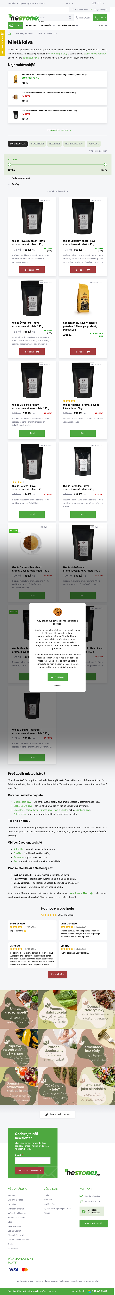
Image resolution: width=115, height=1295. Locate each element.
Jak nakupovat (14, 1231)
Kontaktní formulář (93, 1223)
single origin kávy (58, 53)
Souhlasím (59, 677)
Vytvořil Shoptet (79, 1291)
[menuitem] (15, 25)
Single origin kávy (22, 802)
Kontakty (12, 3)
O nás (10, 1244)
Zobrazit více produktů (57, 130)
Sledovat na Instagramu (60, 1114)
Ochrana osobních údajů (18, 1240)
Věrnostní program (16, 1209)
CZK (99, 3)
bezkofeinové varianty (95, 53)
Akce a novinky (14, 1226)
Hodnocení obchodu (57, 908)
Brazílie (17, 853)
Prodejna (41, 3)
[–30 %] (32, 382)
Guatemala (19, 857)
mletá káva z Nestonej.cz (82, 893)
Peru (16, 861)
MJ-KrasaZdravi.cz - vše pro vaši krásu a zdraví (37, 1281)
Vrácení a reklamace (17, 1213)
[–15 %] (32, 218)
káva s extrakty (60, 810)
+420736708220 (92, 1201)
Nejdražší (54, 144)
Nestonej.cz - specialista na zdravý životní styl (78, 1281)
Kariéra (47, 1213)
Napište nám (13, 1248)
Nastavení (57, 685)
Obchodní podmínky (16, 1235)
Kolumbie (18, 849)
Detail (32, 433)
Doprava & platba (26, 3)
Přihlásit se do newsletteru (29, 1170)
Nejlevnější (37, 144)
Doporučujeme (18, 144)
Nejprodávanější (74, 144)
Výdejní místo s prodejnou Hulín (57, 1209)
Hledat (70, 18)
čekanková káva (31, 57)
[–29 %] (83, 463)
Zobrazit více (57, 974)
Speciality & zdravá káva (26, 810)
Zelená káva (20, 814)
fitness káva (46, 810)
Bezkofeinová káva (23, 806)
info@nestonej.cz (92, 1196)
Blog (10, 1222)
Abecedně (94, 144)
